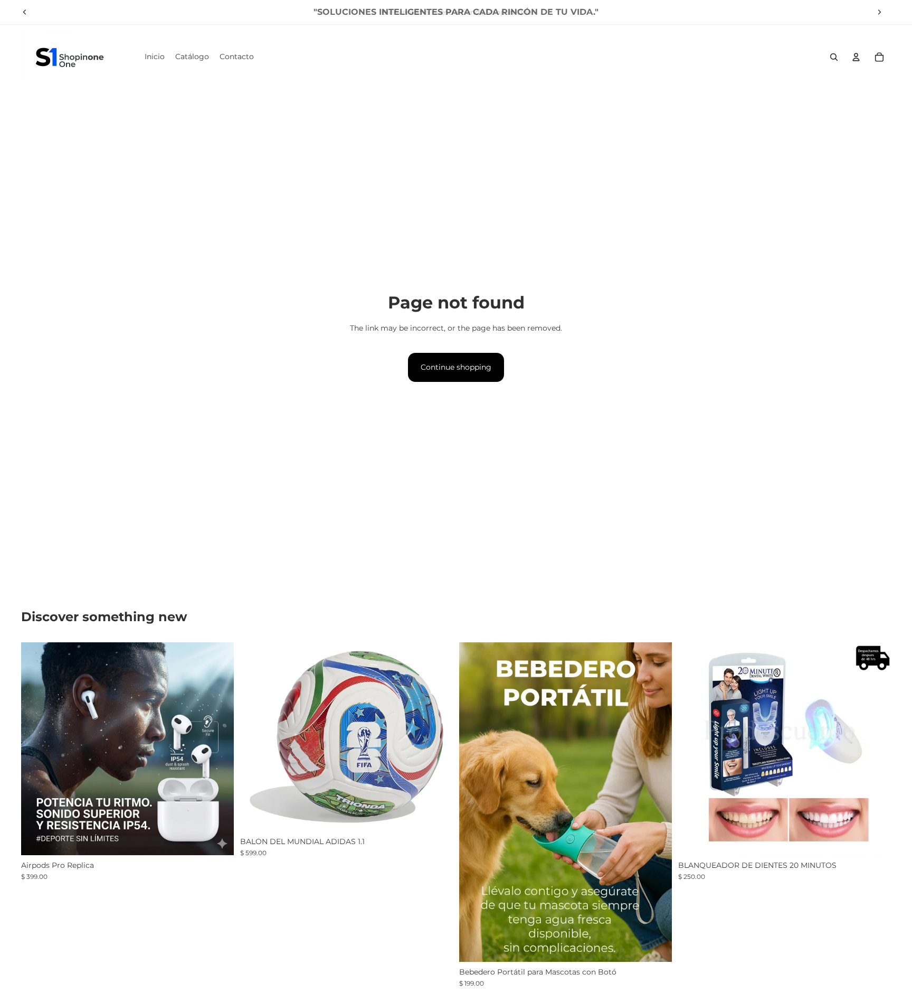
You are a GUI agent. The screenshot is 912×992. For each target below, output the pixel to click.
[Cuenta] (856, 57)
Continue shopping (456, 367)
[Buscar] (834, 57)
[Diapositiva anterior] (24, 12)
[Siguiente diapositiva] (879, 12)
